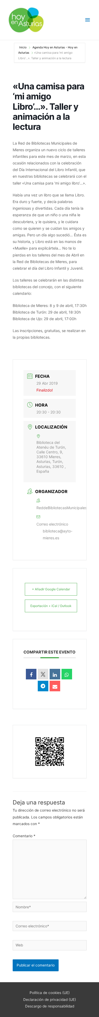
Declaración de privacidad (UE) (49, 999)
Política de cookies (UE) (50, 993)
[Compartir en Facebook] (31, 674)
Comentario (24, 836)
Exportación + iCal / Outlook (51, 606)
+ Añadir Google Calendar (51, 589)
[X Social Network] (43, 674)
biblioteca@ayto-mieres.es (57, 534)
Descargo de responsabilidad (49, 1006)
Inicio (23, 47)
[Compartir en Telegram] (43, 686)
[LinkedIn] (55, 674)
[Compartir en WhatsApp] (67, 674)
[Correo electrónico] (55, 686)
